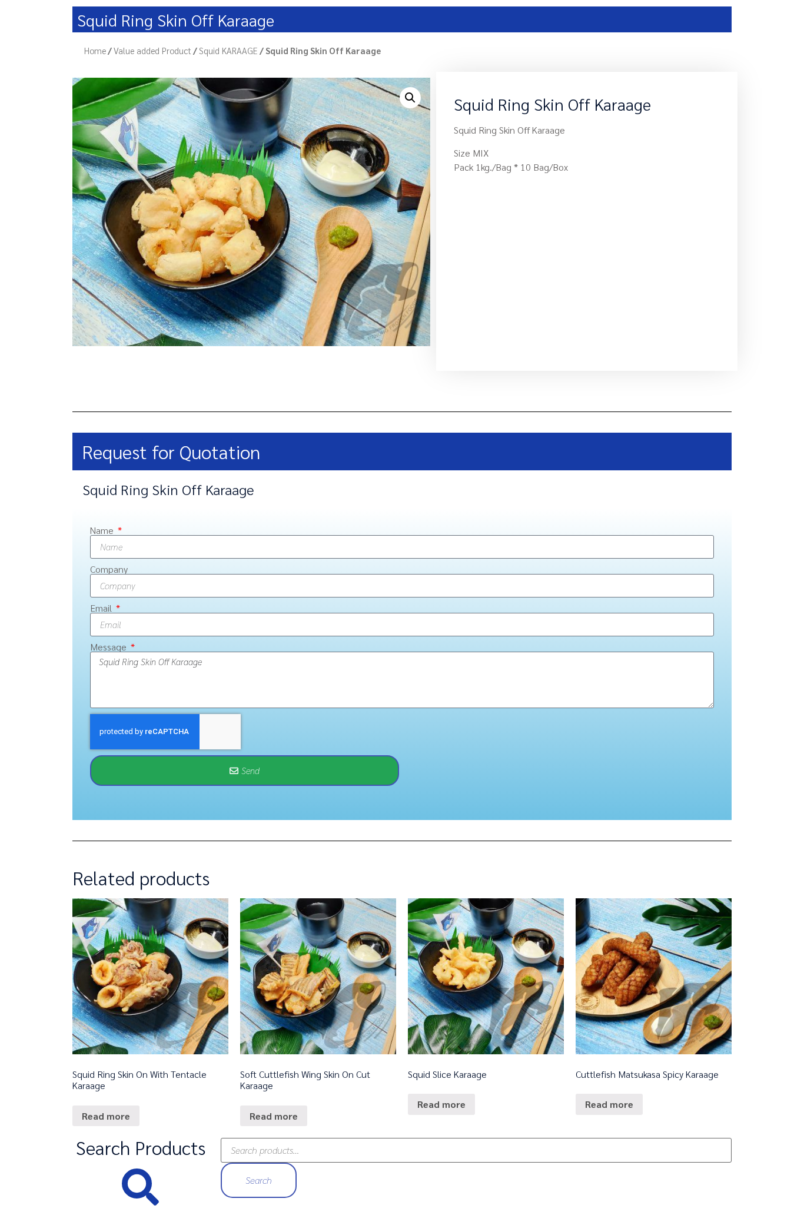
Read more (106, 1116)
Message (109, 647)
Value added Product (152, 50)
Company (109, 569)
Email (102, 608)
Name (103, 530)
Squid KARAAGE (228, 50)
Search (258, 1180)
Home (95, 50)
